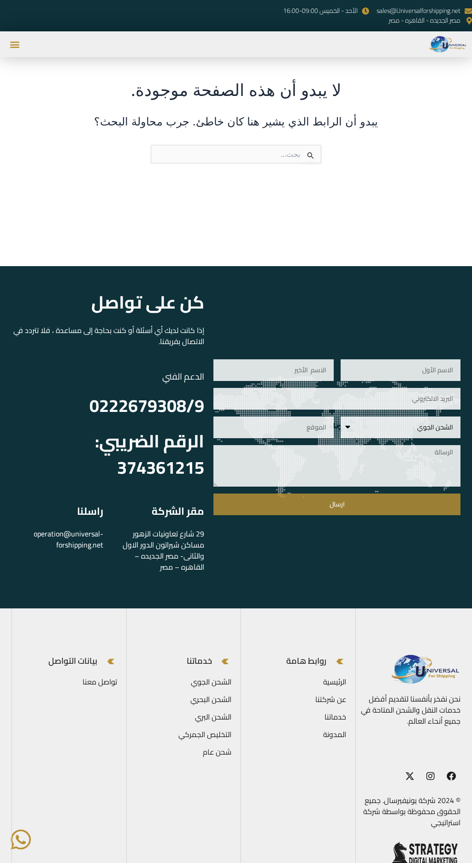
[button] (14, 44)
